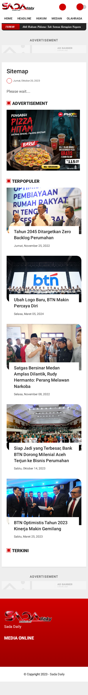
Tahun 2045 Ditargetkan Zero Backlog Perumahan (42, 234)
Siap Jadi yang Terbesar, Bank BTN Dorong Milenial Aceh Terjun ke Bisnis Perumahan (43, 454)
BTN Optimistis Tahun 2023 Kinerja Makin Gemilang (40, 525)
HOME (8, 18)
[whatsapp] (18, 647)
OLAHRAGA (74, 18)
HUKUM (41, 18)
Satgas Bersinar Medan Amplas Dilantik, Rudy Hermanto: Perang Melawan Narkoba (41, 377)
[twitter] (12, 647)
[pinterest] (25, 647)
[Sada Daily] (18, 11)
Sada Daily (57, 674)
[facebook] (5, 647)
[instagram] (32, 647)
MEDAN (57, 18)
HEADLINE (24, 18)
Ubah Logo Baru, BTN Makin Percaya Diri (41, 302)
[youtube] (38, 647)
